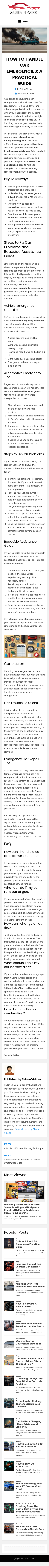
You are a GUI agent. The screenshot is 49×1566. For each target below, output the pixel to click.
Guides (16, 1055)
